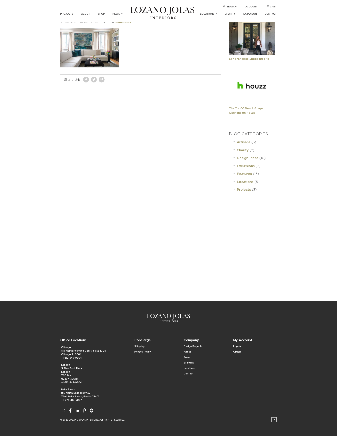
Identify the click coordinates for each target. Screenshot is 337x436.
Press (187, 357)
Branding (189, 363)
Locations (207, 14)
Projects (66, 14)
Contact (271, 14)
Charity (230, 14)
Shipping (139, 346)
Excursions (246, 166)
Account (251, 6)
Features (244, 173)
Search (232, 6)
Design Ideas (247, 158)
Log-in (237, 346)
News (117, 14)
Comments (123, 22)
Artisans (243, 142)
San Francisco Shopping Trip (249, 59)
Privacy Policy (142, 352)
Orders (237, 352)
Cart (271, 6)
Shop (101, 14)
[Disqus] (140, 135)
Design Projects (193, 346)
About (85, 14)
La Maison (250, 14)
